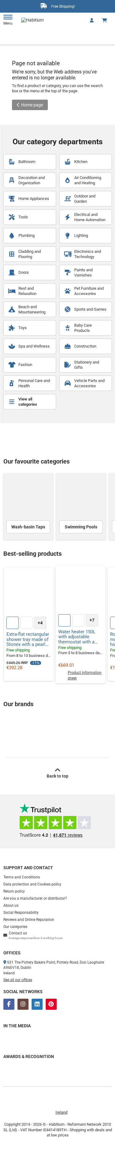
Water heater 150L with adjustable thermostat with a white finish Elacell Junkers (77, 637)
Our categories (15, 927)
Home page (32, 104)
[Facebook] (8, 1004)
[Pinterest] (51, 1004)
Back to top (57, 776)
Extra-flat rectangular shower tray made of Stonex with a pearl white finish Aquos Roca (27, 639)
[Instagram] (23, 1004)
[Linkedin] (37, 1004)
